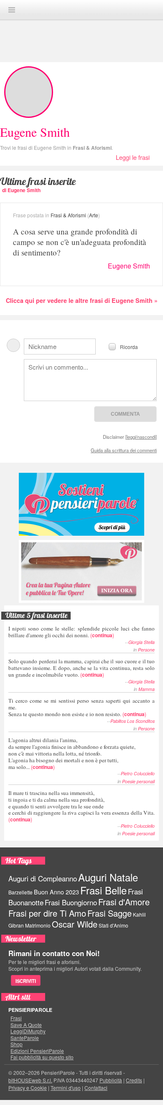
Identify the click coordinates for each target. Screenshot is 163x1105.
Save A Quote (26, 1025)
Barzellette (20, 892)
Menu (11, 10)
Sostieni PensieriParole (81, 504)
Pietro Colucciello (138, 773)
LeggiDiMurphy (28, 1031)
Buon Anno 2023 (56, 892)
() (81, 632)
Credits (134, 1080)
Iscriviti (25, 980)
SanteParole (24, 1038)
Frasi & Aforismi (92, 147)
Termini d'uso (66, 1087)
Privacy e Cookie (27, 1087)
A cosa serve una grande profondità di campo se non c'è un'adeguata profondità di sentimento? (79, 242)
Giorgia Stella (141, 642)
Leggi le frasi (133, 157)
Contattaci (95, 1087)
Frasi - (81, 9)
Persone (146, 649)
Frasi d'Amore (124, 902)
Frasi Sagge (109, 913)
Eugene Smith (129, 266)
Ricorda (129, 346)
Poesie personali (138, 781)
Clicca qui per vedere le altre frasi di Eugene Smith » (82, 300)
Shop (16, 1044)
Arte (93, 215)
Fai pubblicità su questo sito (42, 1057)
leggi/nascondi (141, 436)
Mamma (146, 689)
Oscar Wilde (74, 924)
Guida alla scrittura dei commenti (124, 450)
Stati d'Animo (113, 925)
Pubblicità (110, 1080)
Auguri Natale (108, 877)
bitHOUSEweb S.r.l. (30, 1080)
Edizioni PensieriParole (37, 1051)
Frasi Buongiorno (71, 902)
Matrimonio (38, 925)
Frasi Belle (103, 890)
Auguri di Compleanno (42, 878)
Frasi (16, 1018)
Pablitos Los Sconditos (132, 721)
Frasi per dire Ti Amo (47, 913)
